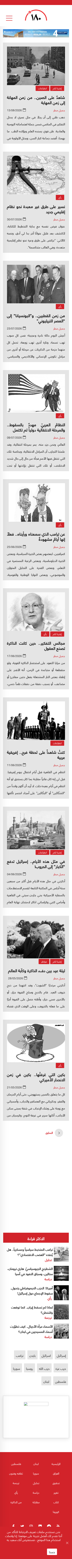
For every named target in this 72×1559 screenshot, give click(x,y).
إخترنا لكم (57, 88)
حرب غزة (61, 1368)
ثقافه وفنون (16, 1473)
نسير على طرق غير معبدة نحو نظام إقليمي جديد (36, 208)
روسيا (29, 1368)
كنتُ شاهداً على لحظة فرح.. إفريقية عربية (36, 754)
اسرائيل (46, 1355)
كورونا (56, 1511)
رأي (60, 197)
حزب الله (44, 1368)
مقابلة (36, 1501)
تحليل (48, 1259)
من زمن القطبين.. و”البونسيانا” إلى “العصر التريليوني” (36, 318)
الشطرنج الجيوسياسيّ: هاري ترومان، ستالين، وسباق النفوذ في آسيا (30, 1270)
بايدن (32, 1355)
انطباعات (42, 88)
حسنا (52, 1552)
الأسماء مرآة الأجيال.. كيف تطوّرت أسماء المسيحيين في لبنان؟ (31, 1328)
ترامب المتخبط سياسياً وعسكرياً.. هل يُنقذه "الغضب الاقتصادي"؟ (30, 1251)
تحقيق (56, 1482)
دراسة (48, 1279)
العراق (56, 1473)
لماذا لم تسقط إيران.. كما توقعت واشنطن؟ (32, 1309)
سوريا (16, 1368)
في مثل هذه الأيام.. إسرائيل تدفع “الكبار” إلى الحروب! (36, 863)
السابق (49, 1132)
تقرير (56, 1492)
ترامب (19, 1355)
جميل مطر (59, 110)
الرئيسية (56, 1463)
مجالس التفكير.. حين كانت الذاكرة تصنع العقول (36, 645)
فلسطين (60, 1381)
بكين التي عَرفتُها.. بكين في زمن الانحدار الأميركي (36, 1076)
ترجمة (48, 1317)
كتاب (56, 1501)
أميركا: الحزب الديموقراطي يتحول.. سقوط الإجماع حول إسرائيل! (31, 1290)
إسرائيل (61, 1355)
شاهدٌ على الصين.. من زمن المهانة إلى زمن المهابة (36, 99)
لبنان (46, 1381)
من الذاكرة (16, 1501)
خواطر (44, 961)
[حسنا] (67, 1543)
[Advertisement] (36, 1171)
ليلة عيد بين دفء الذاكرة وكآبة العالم (36, 970)
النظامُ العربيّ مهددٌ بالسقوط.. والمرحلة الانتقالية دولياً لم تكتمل (36, 427)
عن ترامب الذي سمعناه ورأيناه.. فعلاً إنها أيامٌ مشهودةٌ (36, 536)
